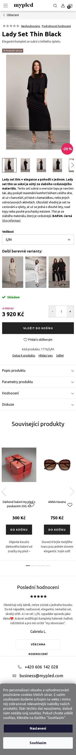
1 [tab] (28, 565)
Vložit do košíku (38, 328)
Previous (4, 491)
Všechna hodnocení (38, 646)
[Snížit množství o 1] (52, 311)
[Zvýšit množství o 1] (70, 311)
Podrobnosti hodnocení (56, 26)
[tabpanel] (19, 497)
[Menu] (5, 5)
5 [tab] (48, 565)
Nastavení (38, 728)
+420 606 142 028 (41, 666)
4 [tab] (43, 565)
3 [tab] (38, 565)
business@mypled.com (41, 675)
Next (72, 491)
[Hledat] (55, 5)
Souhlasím (38, 743)
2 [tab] (33, 565)
